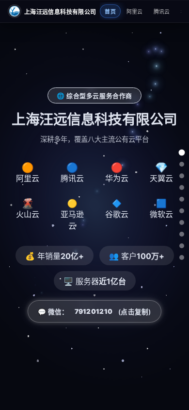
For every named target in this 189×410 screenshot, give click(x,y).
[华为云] (181, 187)
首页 (110, 11)
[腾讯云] (181, 175)
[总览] (182, 153)
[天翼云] (181, 199)
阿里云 (134, 11)
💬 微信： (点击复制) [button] (94, 312)
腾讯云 (162, 11)
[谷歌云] (181, 234)
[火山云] (181, 210)
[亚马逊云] (181, 222)
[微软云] (181, 245)
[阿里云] (181, 164)
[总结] (181, 257)
